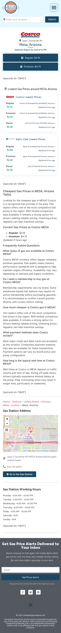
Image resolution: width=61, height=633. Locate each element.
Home (6, 401)
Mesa (6, 405)
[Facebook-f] (22, 592)
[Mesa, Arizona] (30, 429)
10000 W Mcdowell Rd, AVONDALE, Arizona (37, 103)
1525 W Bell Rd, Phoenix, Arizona (41, 166)
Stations (16, 401)
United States (31, 401)
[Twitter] (30, 592)
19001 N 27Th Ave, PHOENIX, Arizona (40, 123)
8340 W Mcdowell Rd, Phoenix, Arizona (39, 146)
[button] (54, 7)
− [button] (7, 423)
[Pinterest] (38, 592)
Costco (30, 47)
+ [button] (7, 419)
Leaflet (24, 451)
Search (53, 19)
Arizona (46, 401)
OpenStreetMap (42, 451)
